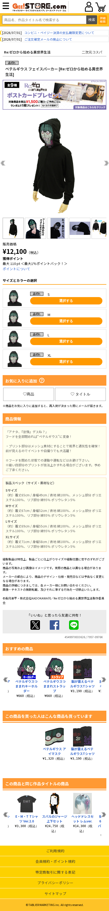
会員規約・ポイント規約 (55, 861)
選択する (66, 301)
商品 (30, 394)
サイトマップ (55, 893)
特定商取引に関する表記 (55, 872)
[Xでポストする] (35, 628)
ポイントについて (16, 268)
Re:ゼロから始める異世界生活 (27, 52)
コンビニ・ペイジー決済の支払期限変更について (59, 32)
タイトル (82, 394)
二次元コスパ (92, 52)
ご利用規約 (55, 850)
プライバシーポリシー (55, 882)
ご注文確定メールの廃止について (48, 39)
